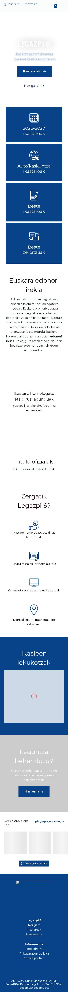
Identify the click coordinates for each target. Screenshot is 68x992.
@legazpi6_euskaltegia (49, 821)
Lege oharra (34, 949)
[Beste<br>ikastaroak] (34, 195)
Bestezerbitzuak (34, 249)
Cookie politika (34, 958)
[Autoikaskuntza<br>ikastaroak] (34, 155)
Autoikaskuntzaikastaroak (34, 168)
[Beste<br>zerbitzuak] (34, 236)
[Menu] (62, 6)
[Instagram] (55, 6)
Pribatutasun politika (34, 953)
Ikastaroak (34, 929)
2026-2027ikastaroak (34, 130)
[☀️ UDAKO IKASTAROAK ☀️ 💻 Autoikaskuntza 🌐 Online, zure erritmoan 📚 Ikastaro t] (40, 843)
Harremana (34, 934)
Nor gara (34, 925)
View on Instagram (36, 863)
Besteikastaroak (34, 208)
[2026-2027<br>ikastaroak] (34, 117)
